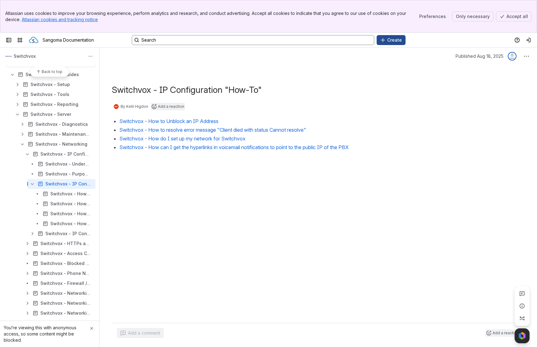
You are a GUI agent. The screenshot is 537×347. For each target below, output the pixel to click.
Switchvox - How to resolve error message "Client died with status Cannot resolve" (212, 130)
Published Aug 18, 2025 (479, 56)
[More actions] (90, 56)
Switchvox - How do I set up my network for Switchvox (182, 138)
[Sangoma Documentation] (33, 40)
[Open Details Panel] (522, 306)
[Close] (91, 328)
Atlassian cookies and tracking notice (60, 19)
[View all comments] (522, 294)
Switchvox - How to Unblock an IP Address (168, 121)
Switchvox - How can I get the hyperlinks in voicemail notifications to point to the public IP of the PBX (234, 147)
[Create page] (522, 318)
